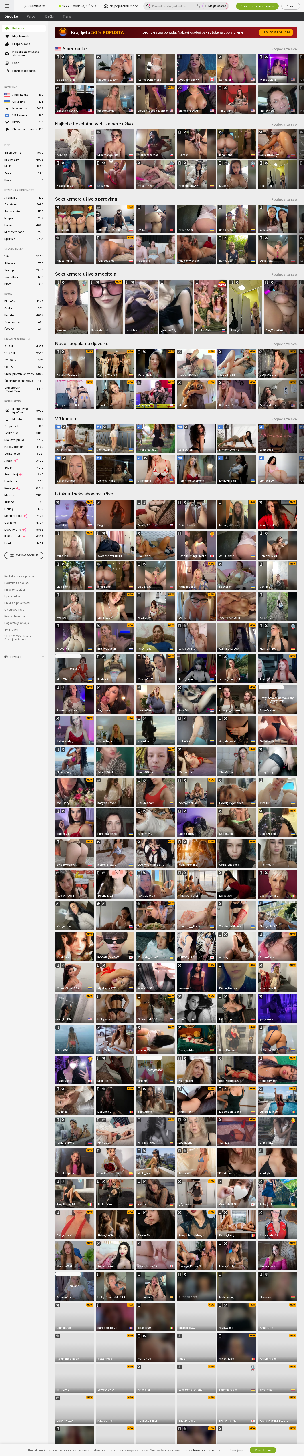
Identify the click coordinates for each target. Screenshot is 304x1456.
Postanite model (15, 616)
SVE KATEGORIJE (27, 555)
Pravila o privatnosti (17, 603)
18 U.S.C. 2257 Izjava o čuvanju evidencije (18, 638)
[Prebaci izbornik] (7, 6)
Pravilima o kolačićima (203, 1450)
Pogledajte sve (284, 49)
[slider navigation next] (293, 84)
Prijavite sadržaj (14, 589)
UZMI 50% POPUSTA (276, 32)
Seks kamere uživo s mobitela (85, 274)
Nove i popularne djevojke (82, 343)
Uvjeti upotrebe (14, 609)
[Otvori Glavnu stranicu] (34, 6)
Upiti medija (12, 596)
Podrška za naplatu (16, 583)
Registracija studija (16, 623)
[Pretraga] (198, 6)
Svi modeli (11, 629)
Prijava (290, 6)
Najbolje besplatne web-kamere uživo (94, 124)
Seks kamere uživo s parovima (86, 199)
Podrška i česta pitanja (19, 576)
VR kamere (66, 418)
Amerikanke (74, 48)
